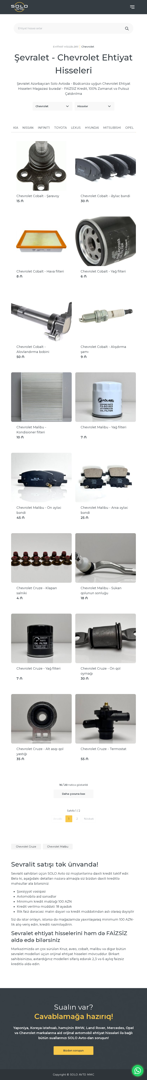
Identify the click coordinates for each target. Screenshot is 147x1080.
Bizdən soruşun (73, 1050)
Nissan (28, 127)
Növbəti (89, 818)
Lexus (76, 127)
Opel (129, 127)
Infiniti (44, 127)
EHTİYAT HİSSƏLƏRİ (65, 46)
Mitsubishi (112, 127)
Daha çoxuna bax (73, 793)
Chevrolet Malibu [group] (57, 846)
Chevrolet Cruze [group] (26, 846)
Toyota (60, 127)
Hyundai (92, 127)
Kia (15, 127)
